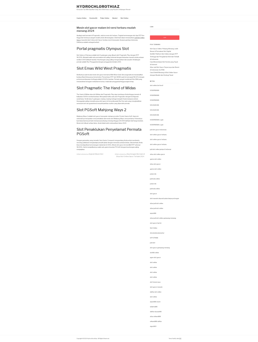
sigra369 (153, 326)
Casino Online (81, 18)
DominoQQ (93, 18)
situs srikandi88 (155, 316)
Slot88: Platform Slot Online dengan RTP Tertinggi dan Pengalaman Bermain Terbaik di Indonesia (164, 56)
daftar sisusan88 (156, 312)
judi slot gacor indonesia (158, 130)
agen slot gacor (155, 257)
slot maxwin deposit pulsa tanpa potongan (164, 198)
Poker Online (104, 18)
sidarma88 (153, 307)
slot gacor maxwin (156, 287)
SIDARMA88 (154, 90)
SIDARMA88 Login (156, 120)
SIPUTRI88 (154, 238)
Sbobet (115, 18)
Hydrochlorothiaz (98, 6)
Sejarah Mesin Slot (90, 154)
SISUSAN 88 (154, 105)
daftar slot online (155, 292)
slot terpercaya (155, 282)
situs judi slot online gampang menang (163, 218)
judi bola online (155, 179)
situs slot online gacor (157, 154)
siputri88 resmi (155, 302)
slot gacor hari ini (155, 223)
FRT (180, 338)
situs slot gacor (155, 164)
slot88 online (154, 253)
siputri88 (153, 213)
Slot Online (124, 18)
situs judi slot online (156, 203)
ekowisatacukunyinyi (157, 233)
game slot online (155, 159)
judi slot (152, 243)
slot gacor (153, 194)
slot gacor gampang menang (160, 248)
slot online (153, 262)
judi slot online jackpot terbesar (160, 149)
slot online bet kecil (156, 85)
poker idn (153, 174)
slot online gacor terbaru (158, 135)
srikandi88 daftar (156, 321)
